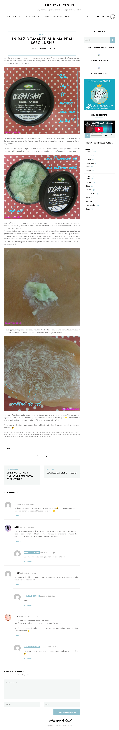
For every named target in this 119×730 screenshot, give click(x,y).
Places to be (90, 205)
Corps (88, 155)
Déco (88, 186)
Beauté (15, 17)
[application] (99, 129)
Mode (88, 197)
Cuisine (88, 182)
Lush (8, 449)
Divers (88, 159)
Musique (89, 201)
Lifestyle (25, 17)
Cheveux (89, 151)
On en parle (36, 17)
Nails (88, 167)
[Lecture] (87, 135)
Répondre (18, 516)
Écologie (89, 190)
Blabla (88, 178)
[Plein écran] (111, 135)
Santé (88, 209)
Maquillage (90, 163)
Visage (42, 35)
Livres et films (91, 194)
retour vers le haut (59, 721)
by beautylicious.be (48, 49)
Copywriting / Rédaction (53, 17)
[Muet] (106, 135)
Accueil (7, 17)
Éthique (68, 17)
